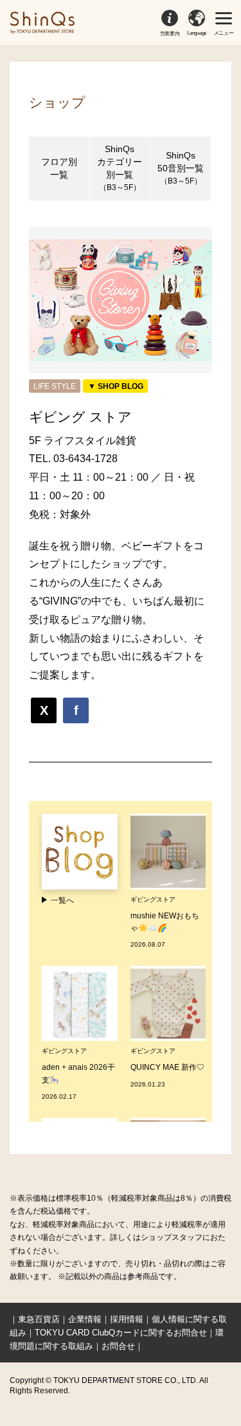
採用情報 (126, 1319)
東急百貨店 (39, 1319)
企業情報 (85, 1319)
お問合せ (118, 1346)
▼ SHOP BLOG (115, 386)
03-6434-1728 (85, 458)
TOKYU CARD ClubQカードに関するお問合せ (121, 1332)
